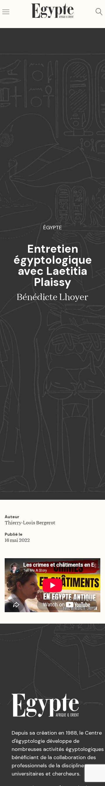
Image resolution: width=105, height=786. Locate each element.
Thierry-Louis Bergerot (30, 523)
